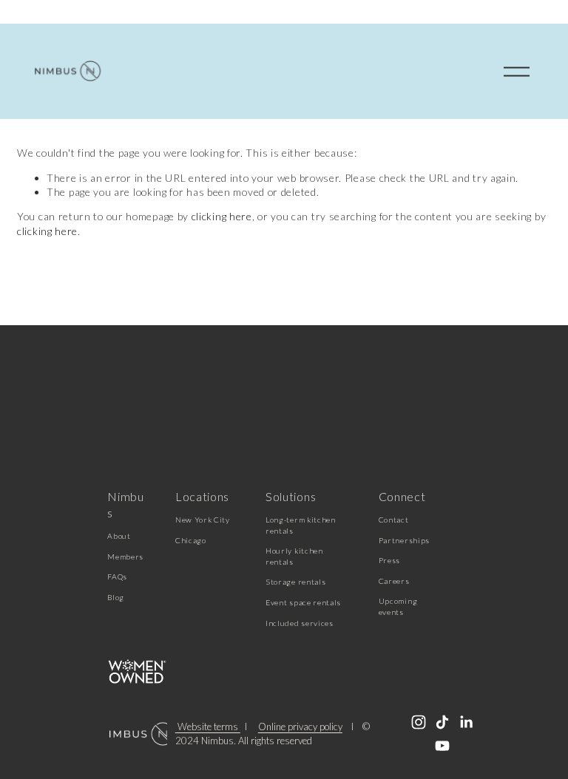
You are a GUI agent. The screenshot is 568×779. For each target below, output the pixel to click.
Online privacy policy (300, 726)
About (118, 535)
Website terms (207, 726)
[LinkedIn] (466, 722)
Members (125, 556)
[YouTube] (442, 745)
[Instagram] (418, 722)
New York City (202, 519)
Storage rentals (295, 581)
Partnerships (404, 540)
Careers (394, 580)
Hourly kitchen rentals (294, 556)
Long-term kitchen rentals (301, 525)
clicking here (222, 216)
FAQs (117, 576)
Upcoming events (398, 606)
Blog (115, 597)
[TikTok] (442, 722)
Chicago (190, 540)
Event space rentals (303, 602)
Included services (300, 623)
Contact (394, 519)
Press (389, 560)
